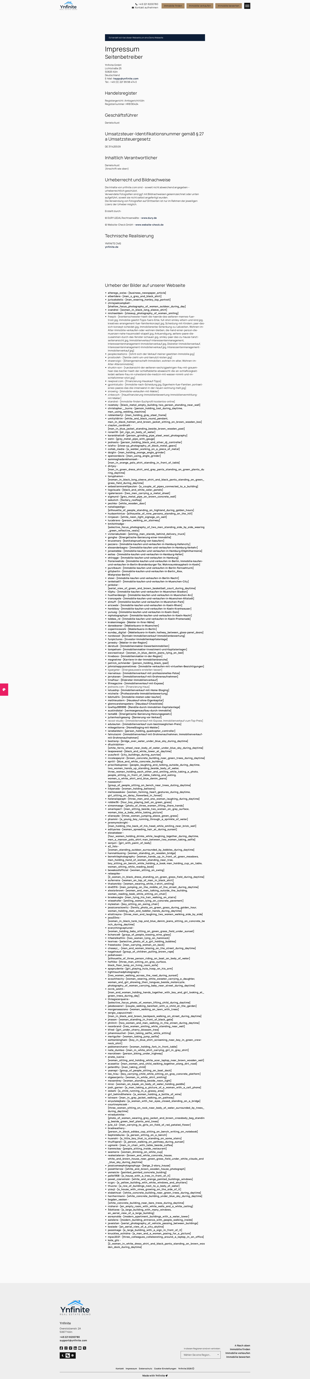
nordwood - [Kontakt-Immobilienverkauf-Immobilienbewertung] (146, 635)
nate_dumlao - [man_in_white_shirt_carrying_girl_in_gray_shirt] (148, 1050)
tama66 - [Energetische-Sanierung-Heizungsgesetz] (140, 714)
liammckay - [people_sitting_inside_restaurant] (137, 1148)
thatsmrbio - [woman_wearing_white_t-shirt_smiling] (141, 883)
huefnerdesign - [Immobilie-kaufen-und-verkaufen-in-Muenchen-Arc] (150, 595)
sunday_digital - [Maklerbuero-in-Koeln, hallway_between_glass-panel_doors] (156, 632)
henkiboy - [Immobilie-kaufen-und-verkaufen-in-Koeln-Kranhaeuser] (149, 608)
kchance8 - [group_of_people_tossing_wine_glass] (139, 934)
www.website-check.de (149, 224)
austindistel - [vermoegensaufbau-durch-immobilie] (139, 710)
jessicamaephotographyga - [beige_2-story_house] (139, 1165)
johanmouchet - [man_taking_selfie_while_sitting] (139, 1033)
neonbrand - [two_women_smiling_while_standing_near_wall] (146, 1026)
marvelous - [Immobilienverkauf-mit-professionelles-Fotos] (144, 673)
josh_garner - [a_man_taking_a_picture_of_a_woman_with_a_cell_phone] (154, 1087)
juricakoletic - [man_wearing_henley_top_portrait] (139, 299)
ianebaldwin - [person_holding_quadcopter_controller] (141, 730)
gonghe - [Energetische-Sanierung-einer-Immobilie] (139, 537)
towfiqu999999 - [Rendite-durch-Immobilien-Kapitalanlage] (144, 707)
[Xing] (70, 1348)
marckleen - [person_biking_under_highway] (135, 1053)
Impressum (131, 1368)
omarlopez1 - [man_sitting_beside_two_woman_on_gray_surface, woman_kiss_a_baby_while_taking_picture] (148, 810)
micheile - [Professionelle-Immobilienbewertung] (138, 693)
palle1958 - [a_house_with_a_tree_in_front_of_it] (139, 1175)
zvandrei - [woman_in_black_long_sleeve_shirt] (137, 309)
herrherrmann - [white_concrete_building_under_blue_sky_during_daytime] (155, 1196)
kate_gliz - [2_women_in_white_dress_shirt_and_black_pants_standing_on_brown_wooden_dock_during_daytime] (156, 1244)
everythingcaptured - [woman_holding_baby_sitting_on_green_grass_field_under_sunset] (151, 929)
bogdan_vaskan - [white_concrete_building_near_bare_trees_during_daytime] (146, 1201)
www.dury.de (149, 218)
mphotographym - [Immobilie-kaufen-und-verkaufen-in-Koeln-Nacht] (150, 615)
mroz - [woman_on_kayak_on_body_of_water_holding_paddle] (146, 1084)
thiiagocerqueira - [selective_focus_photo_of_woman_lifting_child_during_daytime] (149, 1000)
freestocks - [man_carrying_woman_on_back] (136, 944)
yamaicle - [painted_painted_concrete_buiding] (137, 1172)
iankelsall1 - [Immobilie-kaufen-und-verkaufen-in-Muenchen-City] (148, 581)
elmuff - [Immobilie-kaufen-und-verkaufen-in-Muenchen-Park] (146, 601)
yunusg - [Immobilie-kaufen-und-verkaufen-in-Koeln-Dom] (143, 612)
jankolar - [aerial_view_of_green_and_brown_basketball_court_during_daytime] (152, 586)
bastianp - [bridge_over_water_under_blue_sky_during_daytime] (148, 741)
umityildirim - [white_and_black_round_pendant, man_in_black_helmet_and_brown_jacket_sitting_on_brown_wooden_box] (155, 420)
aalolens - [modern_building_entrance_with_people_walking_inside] (150, 1219)
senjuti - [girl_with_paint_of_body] (129, 843)
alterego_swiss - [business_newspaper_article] (137, 292)
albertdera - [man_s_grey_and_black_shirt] (135, 296)
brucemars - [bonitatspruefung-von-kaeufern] (136, 540)
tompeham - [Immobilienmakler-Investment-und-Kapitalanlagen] (147, 649)
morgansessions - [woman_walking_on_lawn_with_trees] (143, 1009)
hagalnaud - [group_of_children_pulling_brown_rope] (141, 951)
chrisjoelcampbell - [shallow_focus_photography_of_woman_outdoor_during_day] (147, 304)
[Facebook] (61, 1348)
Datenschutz (145, 1368)
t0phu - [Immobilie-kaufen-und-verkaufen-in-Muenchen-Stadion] (148, 591)
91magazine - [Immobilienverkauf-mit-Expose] (136, 683)
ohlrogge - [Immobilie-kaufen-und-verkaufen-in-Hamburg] (143, 557)
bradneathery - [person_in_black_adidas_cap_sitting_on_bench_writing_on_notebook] (153, 1130)
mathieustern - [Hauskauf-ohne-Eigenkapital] (136, 700)
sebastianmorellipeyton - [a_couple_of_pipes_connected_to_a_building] (153, 486)
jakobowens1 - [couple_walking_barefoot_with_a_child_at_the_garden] (152, 1006)
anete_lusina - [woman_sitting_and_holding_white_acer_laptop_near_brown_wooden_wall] (156, 1058)
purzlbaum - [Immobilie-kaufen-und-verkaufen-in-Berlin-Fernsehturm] (151, 567)
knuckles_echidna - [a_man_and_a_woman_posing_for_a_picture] (149, 1233)
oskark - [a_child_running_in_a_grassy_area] (136, 1090)
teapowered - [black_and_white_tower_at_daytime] (140, 751)
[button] (63, 1355)
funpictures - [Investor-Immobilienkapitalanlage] (138, 639)
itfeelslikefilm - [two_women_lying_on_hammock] (139, 938)
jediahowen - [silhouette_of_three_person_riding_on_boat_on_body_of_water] (149, 956)
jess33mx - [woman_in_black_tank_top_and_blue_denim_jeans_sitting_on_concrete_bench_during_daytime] (156, 921)
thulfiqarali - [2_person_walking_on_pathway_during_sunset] (146, 1141)
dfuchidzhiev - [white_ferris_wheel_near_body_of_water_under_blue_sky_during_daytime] (155, 746)
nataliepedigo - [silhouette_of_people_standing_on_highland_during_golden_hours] (151, 508)
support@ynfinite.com (73, 1340)
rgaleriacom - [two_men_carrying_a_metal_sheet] (139, 493)
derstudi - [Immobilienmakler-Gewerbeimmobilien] (138, 646)
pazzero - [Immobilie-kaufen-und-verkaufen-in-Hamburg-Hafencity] (149, 544)
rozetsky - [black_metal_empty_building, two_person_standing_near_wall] (154, 405)
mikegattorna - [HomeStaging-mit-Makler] (133, 727)
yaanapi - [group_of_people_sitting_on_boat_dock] (140, 1070)
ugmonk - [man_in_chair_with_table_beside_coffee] (140, 1145)
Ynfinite (160, 1375)
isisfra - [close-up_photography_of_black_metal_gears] (142, 445)
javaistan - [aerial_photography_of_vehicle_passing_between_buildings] (153, 1223)
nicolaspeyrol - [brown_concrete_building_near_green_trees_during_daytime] (156, 758)
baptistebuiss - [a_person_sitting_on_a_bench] (137, 1135)
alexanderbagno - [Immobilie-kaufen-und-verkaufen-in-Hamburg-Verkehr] (153, 547)
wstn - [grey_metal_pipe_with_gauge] (131, 438)
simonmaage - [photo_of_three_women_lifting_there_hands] (146, 805)
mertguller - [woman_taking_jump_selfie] (133, 1036)
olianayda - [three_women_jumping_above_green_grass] (143, 815)
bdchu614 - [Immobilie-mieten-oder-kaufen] (134, 697)
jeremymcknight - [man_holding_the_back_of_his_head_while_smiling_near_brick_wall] (152, 824)
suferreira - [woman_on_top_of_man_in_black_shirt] (141, 880)
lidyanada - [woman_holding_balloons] (131, 788)
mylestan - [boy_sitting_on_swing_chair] (133, 904)
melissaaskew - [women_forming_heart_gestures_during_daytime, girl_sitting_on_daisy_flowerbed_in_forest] (149, 793)
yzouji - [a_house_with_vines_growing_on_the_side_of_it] (144, 1189)
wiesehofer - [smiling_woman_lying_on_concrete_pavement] (145, 900)
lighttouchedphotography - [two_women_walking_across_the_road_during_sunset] (143, 973)
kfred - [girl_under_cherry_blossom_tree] (133, 1029)
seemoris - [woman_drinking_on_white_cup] (135, 1152)
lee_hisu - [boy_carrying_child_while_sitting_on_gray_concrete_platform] (154, 1073)
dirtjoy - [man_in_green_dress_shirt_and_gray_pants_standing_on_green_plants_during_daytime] (156, 469)
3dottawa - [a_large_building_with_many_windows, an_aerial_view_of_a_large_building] (140, 1211)
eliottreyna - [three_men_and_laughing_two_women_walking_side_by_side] (155, 914)
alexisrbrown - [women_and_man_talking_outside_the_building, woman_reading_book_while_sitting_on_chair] (148, 892)
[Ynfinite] (68, 5)
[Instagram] (66, 1348)
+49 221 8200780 (70, 1337)
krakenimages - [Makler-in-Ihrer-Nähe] (131, 622)
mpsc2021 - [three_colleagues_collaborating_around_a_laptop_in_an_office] (156, 1236)
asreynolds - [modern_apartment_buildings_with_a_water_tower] (148, 1216)
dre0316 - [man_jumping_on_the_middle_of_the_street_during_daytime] (153, 887)
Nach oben (243, 1345)
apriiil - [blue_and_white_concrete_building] (135, 761)
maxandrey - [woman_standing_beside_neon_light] (139, 1080)
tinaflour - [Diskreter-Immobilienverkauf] (133, 680)
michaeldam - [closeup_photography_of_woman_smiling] (143, 313)
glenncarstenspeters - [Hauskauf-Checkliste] (135, 703)
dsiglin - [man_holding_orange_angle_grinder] (136, 452)
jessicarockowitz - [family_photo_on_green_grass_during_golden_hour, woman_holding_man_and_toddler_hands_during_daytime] (152, 909)
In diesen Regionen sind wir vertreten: (202, 1348)
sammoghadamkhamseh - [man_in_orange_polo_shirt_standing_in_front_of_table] (144, 461)
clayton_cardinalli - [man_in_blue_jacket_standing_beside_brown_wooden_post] (146, 427)
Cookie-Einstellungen (165, 1368)
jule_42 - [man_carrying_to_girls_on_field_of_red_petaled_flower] (149, 1124)
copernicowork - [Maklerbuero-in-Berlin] (132, 629)
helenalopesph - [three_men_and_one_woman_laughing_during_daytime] (154, 798)
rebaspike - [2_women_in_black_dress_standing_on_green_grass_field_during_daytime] (156, 875)
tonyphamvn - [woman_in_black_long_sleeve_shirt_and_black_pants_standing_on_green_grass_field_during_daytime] (156, 480)
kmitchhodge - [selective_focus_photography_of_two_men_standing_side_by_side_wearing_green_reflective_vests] (156, 527)
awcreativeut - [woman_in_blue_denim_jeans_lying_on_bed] (146, 652)
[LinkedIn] (75, 1348)
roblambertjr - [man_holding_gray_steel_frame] (137, 415)
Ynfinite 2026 (185, 1368)
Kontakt (120, 1368)
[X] (84, 1348)
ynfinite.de (111, 246)
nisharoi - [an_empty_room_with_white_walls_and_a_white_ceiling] (150, 1206)
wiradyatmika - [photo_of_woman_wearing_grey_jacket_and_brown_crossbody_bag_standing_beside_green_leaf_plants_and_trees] (156, 1118)
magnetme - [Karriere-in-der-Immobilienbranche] (138, 659)
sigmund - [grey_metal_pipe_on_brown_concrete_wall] (142, 496)
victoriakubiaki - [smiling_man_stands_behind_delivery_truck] (146, 534)
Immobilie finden (173, 5)
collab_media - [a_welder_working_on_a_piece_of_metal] (144, 449)
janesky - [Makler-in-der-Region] (127, 642)
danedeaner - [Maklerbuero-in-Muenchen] (133, 625)
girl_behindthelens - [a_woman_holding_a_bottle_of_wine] (145, 1094)
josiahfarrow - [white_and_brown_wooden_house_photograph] (146, 1169)
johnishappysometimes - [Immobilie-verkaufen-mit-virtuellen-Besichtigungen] (156, 666)
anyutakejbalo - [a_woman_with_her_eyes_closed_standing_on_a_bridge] (154, 1101)
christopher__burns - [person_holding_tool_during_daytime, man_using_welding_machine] (145, 410)
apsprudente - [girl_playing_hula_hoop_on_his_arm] (140, 968)
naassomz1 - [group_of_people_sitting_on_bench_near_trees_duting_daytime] (149, 783)
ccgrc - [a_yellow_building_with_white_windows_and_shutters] (147, 1182)
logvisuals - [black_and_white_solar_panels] (135, 489)
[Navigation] (247, 6)
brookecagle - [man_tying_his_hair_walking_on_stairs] (142, 897)
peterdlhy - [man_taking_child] (127, 1067)
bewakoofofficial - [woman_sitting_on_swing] (136, 870)
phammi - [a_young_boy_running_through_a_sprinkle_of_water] (148, 819)
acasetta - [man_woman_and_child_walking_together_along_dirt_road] (152, 1063)
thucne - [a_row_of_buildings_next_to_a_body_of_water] (144, 1186)
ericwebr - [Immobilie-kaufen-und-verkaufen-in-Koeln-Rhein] (145, 605)
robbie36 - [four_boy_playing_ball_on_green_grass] (140, 802)
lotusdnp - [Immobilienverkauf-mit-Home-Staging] (138, 690)
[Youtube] (79, 1348)
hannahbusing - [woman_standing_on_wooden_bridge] (142, 853)
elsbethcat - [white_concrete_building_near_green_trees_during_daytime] (154, 1192)
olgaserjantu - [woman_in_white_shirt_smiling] (137, 1077)
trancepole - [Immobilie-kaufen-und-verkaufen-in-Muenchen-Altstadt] (151, 598)
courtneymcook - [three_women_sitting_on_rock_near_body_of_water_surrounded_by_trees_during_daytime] (156, 1108)
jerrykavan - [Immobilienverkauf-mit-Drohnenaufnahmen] (143, 676)
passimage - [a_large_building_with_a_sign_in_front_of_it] (145, 1230)
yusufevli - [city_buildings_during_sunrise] (134, 754)
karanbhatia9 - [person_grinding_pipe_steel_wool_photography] (147, 435)
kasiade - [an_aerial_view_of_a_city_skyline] (136, 1226)
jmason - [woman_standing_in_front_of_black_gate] (140, 1019)
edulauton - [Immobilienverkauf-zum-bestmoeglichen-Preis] (144, 724)
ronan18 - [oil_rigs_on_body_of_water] (131, 432)
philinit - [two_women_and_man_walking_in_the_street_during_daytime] (154, 1023)
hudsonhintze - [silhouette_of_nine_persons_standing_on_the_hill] (150, 513)
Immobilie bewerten (228, 5)
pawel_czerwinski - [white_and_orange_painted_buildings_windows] (150, 1179)
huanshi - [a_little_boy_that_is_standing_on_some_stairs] (145, 1138)
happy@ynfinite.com (126, 78)
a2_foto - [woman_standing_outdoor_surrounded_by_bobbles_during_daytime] (151, 848)
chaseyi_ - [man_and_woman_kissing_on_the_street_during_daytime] (152, 948)
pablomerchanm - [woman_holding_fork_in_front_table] (142, 1046)
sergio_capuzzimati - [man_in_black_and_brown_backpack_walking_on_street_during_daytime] (155, 1014)
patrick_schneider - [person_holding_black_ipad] (138, 663)
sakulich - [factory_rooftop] (125, 500)
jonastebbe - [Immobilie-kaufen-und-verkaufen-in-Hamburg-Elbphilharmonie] (155, 551)
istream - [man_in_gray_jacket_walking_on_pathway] (141, 1097)
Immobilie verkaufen (200, 5)
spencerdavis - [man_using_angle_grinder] (134, 455)
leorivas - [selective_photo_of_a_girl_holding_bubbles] (142, 941)
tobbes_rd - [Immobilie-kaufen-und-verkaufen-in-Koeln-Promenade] (149, 618)
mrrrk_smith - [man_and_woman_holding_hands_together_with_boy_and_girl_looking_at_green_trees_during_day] (156, 992)
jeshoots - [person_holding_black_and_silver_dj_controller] (145, 442)
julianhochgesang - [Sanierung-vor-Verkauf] (135, 717)
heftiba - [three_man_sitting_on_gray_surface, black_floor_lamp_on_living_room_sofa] (137, 963)
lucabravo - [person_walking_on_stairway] (134, 520)
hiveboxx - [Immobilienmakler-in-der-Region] (135, 656)
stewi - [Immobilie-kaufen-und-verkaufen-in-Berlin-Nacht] (143, 578)
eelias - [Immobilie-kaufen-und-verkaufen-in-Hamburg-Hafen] (145, 554)
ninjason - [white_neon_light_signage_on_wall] (137, 517)
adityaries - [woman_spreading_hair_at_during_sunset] (142, 829)
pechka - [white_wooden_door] (127, 503)
